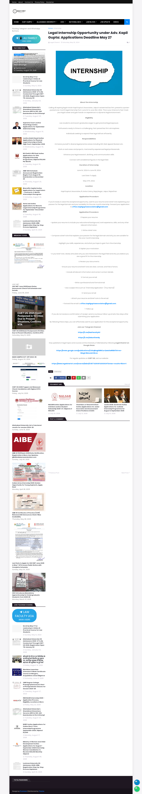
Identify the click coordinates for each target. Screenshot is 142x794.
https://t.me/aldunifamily (89, 337)
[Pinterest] (73, 378)
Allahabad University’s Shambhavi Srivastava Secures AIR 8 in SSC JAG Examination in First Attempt (28, 61)
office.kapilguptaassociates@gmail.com (90, 207)
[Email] (83, 378)
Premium (23, 791)
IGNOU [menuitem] (116, 22)
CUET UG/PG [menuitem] (27, 22)
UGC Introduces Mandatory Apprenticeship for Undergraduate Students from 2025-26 (26, 595)
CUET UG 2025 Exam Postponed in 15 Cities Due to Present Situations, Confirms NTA (28, 332)
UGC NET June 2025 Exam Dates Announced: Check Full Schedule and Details (26, 288)
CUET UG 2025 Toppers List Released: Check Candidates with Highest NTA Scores (26, 389)
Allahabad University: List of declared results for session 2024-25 (26, 426)
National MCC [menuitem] (75, 22)
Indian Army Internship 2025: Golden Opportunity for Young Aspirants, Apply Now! (27, 485)
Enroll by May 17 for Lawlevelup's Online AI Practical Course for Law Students (32, 80)
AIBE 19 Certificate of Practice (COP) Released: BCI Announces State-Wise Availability (26, 515)
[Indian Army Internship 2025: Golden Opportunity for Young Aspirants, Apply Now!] (29, 481)
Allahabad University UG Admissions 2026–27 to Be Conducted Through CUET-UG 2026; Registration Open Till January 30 (33, 94)
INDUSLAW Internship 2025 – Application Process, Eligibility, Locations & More (33, 700)
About (20, 2)
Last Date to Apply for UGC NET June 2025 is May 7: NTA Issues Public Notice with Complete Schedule (28, 565)
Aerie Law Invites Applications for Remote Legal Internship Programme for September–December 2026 (34, 208)
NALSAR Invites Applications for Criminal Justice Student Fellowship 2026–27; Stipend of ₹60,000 (60, 408)
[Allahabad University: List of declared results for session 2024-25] (29, 423)
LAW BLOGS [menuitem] (90, 22)
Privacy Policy (39, 2)
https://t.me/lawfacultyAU (89, 332)
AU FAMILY (28, 39)
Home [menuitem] (16, 22)
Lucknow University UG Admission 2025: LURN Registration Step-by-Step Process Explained (33, 224)
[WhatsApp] (78, 378)
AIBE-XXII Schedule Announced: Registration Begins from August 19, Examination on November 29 (33, 175)
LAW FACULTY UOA (24, 615)
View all (127, 384)
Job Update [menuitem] (105, 22)
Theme (41, 791)
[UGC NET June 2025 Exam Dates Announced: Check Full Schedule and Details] (29, 282)
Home (14, 2)
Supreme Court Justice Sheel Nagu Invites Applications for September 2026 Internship (33, 126)
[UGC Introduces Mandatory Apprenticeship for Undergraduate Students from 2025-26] (29, 591)
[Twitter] (68, 378)
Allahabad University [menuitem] (46, 22)
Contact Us (29, 2)
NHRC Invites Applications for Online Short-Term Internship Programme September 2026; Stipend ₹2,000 (34, 728)
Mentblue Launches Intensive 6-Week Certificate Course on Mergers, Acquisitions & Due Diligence (34, 673)
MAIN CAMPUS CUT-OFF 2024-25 (24, 357)
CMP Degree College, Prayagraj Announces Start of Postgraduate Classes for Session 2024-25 (34, 686)
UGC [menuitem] (62, 22)
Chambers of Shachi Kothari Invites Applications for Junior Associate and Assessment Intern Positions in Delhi (87, 408)
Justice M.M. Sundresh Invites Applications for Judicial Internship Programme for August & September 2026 (115, 408)
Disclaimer (50, 2)
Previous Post (54, 473)
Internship (57, 28)
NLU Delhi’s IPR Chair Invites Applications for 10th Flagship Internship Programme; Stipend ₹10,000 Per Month (34, 157)
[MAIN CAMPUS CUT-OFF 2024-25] (29, 355)
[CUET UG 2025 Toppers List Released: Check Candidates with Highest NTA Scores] (29, 385)
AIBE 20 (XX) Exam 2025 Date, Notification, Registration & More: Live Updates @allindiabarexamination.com (28, 455)
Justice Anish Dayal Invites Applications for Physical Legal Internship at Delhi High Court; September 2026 (34, 141)
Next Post (125, 473)
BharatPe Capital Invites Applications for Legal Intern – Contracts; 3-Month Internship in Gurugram (34, 191)
